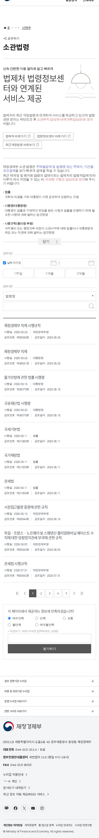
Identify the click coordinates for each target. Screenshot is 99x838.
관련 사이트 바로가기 (15, 711)
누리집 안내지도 (64, 825)
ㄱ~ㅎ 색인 (10, 781)
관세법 (9, 481)
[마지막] (81, 593)
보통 (70, 618)
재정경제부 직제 (15, 351)
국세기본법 (12, 429)
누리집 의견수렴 (83, 825)
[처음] (17, 593)
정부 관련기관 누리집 (15, 681)
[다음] (74, 593)
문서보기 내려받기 (14, 788)
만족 (43, 618)
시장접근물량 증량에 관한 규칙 (26, 507)
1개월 (49, 273)
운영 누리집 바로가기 (15, 701)
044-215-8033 (21, 765)
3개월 (81, 273)
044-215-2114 (26, 749)
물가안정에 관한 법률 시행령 (24, 377)
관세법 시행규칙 (15, 563)
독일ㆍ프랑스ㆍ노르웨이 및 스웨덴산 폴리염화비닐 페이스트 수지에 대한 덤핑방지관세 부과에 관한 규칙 (49, 535)
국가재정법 (12, 455)
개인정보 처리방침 (12, 825)
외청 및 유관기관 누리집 (16, 691)
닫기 (46, 241)
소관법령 (26, 27)
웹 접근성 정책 (46, 825)
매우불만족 (47, 624)
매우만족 (18, 618)
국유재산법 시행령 (17, 403)
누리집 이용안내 (13, 774)
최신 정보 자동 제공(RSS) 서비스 (24, 794)
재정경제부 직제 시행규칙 (22, 325)
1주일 (18, 273)
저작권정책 (30, 825)
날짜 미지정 (14, 262)
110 (44, 757)
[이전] (25, 593)
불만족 (16, 624)
